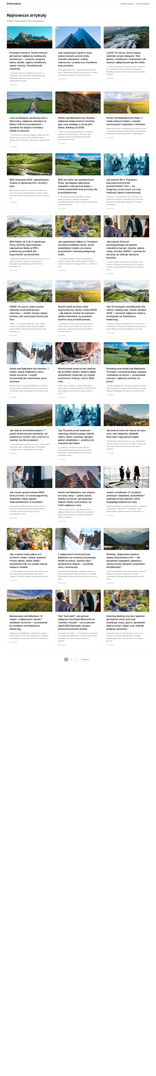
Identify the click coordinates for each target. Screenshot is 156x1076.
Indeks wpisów (127, 4)
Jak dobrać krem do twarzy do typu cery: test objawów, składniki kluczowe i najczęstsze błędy (126, 433)
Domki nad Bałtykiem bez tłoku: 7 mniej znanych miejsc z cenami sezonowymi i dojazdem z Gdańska (125, 121)
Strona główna (143, 4)
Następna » (86, 659)
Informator (14, 3)
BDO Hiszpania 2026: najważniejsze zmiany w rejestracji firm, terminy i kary (29, 183)
